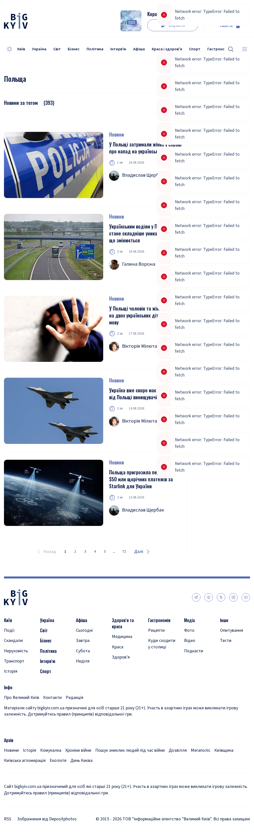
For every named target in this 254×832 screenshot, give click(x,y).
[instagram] (233, 597)
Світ (57, 49)
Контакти (52, 697)
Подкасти (193, 651)
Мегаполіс (200, 750)
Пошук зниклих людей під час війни (130, 750)
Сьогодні (84, 630)
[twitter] (221, 597)
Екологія (58, 760)
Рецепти (156, 630)
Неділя (83, 661)
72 (124, 551)
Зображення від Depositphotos (47, 819)
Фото (189, 630)
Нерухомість (16, 651)
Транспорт (14, 661)
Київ (21, 49)
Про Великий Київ (21, 697)
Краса (117, 647)
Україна (39, 49)
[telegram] (196, 597)
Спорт (45, 671)
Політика (95, 49)
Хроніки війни (78, 750)
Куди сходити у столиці (161, 643)
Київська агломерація (25, 760)
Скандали (13, 640)
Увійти (226, 26)
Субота (83, 651)
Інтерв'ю (118, 49)
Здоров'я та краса (123, 623)
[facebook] (208, 597)
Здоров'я (121, 657)
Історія (10, 671)
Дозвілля (178, 750)
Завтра (83, 640)
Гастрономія (159, 620)
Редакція (74, 697)
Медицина (122, 636)
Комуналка (50, 750)
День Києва (81, 760)
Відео (189, 640)
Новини (116, 134)
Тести (225, 640)
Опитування (231, 630)
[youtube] (246, 597)
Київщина (223, 750)
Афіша (139, 49)
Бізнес (74, 49)
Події (9, 630)
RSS (7, 819)
